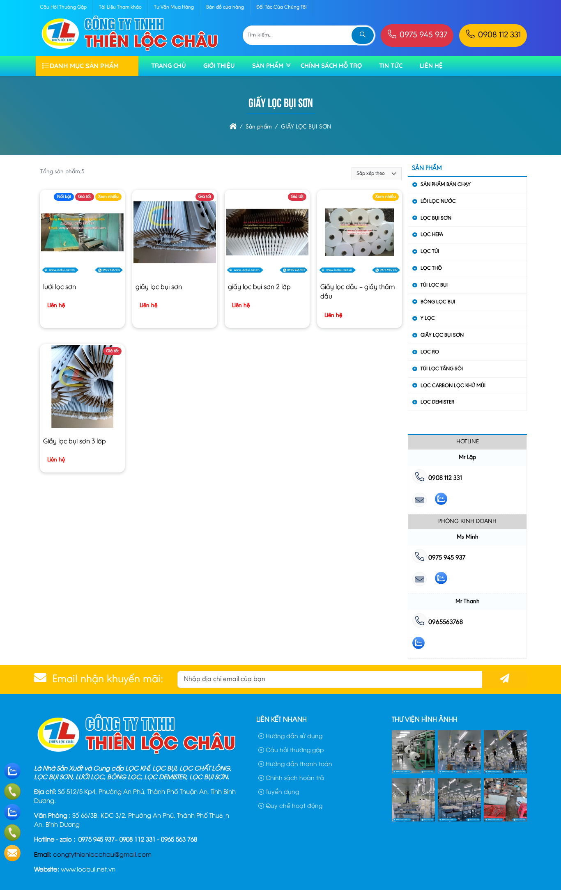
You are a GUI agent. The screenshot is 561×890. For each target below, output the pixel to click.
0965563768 (445, 622)
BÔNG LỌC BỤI (438, 302)
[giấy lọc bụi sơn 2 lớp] (267, 234)
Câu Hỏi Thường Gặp (63, 7)
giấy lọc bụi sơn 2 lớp (259, 286)
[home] (233, 127)
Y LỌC (428, 318)
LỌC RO (430, 352)
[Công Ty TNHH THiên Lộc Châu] (130, 51)
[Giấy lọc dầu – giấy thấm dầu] (359, 234)
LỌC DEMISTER (437, 402)
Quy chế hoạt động (293, 805)
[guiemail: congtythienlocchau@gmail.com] (419, 501)
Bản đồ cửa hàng (225, 7)
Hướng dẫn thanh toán (298, 763)
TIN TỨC (390, 65)
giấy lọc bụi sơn (159, 286)
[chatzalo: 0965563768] (418, 645)
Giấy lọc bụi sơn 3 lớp (74, 441)
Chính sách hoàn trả (294, 777)
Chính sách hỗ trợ (331, 65)
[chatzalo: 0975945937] (441, 580)
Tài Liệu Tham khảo (120, 7)
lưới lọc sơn (59, 286)
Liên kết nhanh (281, 718)
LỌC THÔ (431, 268)
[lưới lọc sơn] (82, 234)
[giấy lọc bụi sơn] (174, 234)
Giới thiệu (219, 65)
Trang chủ (168, 65)
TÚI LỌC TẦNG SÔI (442, 369)
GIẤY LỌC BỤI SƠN (442, 335)
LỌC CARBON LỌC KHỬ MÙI (453, 385)
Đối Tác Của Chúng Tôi (281, 7)
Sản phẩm (267, 65)
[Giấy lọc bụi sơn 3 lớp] (82, 388)
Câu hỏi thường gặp (294, 749)
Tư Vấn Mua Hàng (174, 7)
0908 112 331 (498, 35)
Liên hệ (431, 65)
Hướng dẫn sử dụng (293, 735)
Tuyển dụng (281, 791)
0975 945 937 (422, 35)
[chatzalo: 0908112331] (441, 501)
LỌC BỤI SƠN (436, 218)
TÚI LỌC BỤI (434, 285)
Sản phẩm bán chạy (446, 184)
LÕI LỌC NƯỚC (438, 201)
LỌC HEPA (432, 234)
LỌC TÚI (430, 251)
